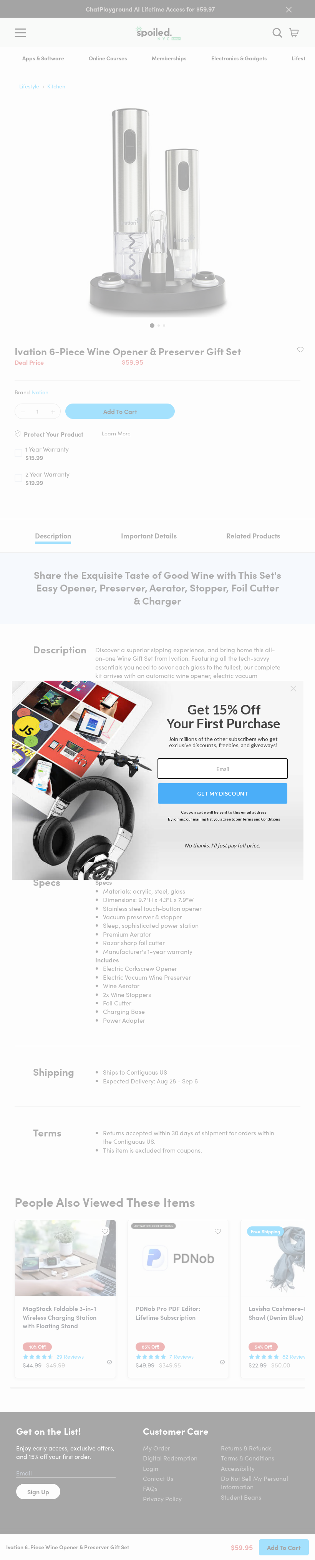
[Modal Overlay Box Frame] (158, 780)
